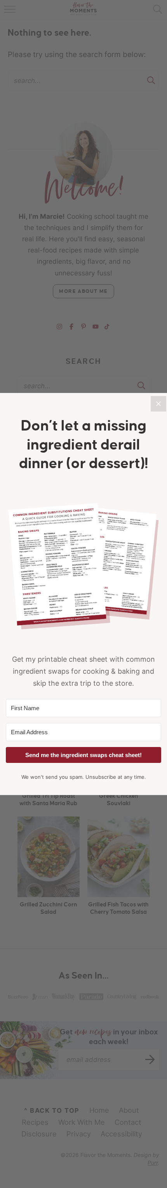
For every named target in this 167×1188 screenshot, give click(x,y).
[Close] (158, 404)
